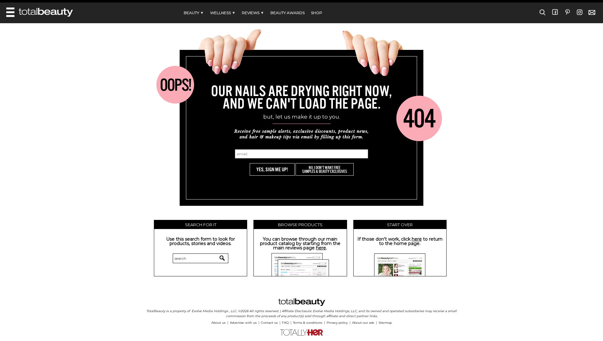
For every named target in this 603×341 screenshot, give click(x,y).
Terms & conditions (307, 323)
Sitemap (385, 323)
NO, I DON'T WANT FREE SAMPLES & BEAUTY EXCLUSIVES (324, 169)
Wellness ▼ (223, 12)
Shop (316, 12)
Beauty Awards (287, 12)
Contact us (269, 323)
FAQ (285, 323)
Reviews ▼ (253, 12)
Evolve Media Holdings (210, 311)
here (321, 248)
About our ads (363, 323)
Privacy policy (337, 323)
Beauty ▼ (194, 12)
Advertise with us (243, 323)
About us (218, 323)
